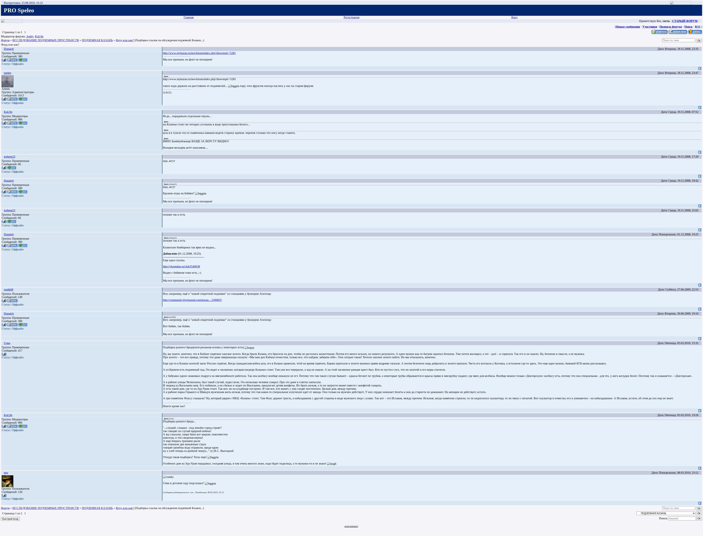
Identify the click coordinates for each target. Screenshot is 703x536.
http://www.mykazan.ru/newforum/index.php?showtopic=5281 (199, 53)
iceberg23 (9, 156)
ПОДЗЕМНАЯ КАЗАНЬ (97, 40)
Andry (30, 36)
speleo (7, 72)
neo (6, 472)
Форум (5, 40)
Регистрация (351, 17)
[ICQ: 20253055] (22, 60)
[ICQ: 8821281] (11, 167)
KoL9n (39, 36)
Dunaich (9, 48)
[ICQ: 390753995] (22, 123)
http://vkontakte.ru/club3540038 (181, 266)
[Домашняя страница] (12, 60)
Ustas (7, 343)
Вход (514, 17)
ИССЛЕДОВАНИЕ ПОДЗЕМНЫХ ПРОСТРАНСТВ (45, 40)
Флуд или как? (125, 40)
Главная (189, 17)
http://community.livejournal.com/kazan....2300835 (192, 300)
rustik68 (8, 289)
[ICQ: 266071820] (22, 99)
